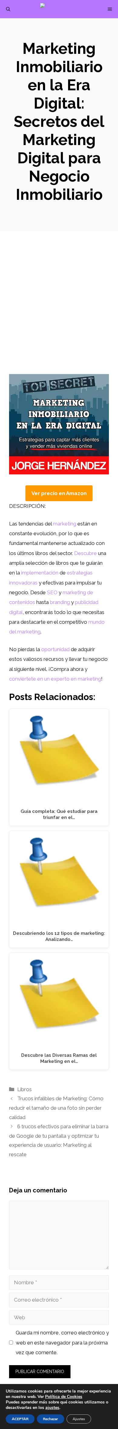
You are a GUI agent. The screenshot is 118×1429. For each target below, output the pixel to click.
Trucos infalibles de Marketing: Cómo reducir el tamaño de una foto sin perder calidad (56, 1107)
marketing (64, 524)
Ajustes (79, 1419)
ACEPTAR (20, 1419)
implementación (39, 573)
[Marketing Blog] (62, 9)
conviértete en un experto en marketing (55, 679)
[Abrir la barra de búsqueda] (8, 9)
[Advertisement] (59, 311)
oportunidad (55, 649)
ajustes (52, 1407)
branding (60, 602)
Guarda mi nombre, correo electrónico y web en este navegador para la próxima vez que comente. (62, 1342)
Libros (24, 1089)
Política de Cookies (63, 1397)
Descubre (85, 553)
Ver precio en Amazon (59, 493)
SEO (52, 592)
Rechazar (50, 1419)
